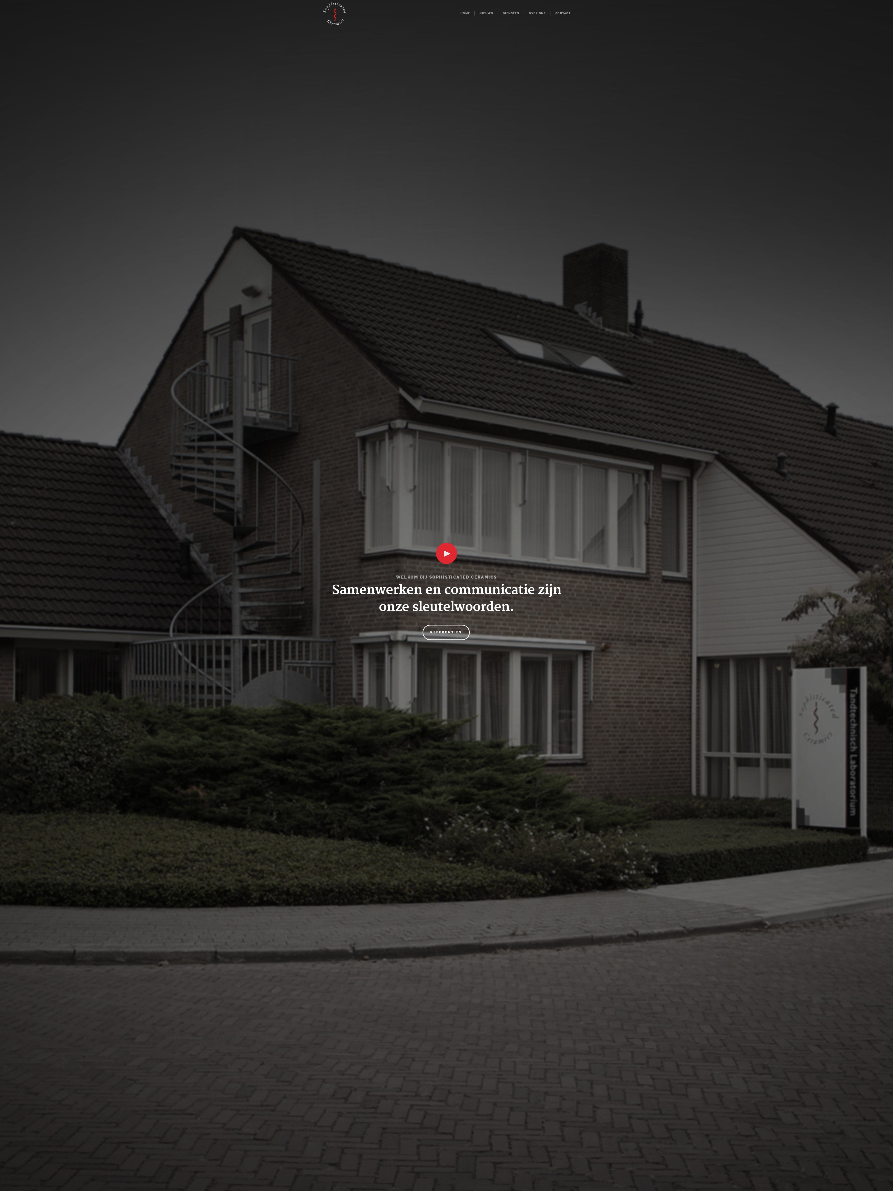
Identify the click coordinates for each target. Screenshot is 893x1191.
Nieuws (486, 13)
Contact (563, 13)
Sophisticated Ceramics (335, 14)
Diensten (511, 13)
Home (465, 13)
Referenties (446, 632)
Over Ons (537, 13)
